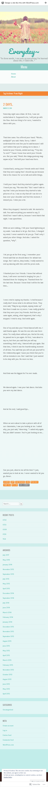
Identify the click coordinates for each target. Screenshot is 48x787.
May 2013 (6, 651)
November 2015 (8, 569)
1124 (4, 539)
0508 (5, 529)
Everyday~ (24, 51)
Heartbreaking (20, 482)
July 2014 (6, 603)
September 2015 (8, 574)
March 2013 (7, 660)
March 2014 (7, 612)
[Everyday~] (24, 27)
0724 (4, 520)
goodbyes (6, 482)
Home (13, 74)
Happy (12, 482)
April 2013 (6, 655)
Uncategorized (8, 710)
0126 (4, 534)
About (13, 77)
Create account (8, 726)
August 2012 (7, 679)
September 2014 (8, 598)
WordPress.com (8, 745)
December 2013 (8, 627)
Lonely (28, 482)
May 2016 (6, 560)
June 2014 (6, 608)
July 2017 (6, 555)
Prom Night (34, 482)
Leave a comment (24, 485)
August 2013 (7, 641)
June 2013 (6, 646)
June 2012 (6, 684)
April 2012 (6, 694)
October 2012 (7, 674)
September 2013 (8, 636)
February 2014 (8, 617)
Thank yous (7, 485)
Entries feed (7, 735)
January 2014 (7, 622)
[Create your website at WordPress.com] (24, 2)
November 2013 (8, 631)
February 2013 (8, 665)
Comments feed (8, 740)
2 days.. (8, 104)
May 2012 (6, 689)
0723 (4, 525)
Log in (5, 730)
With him (14, 485)
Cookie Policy (8, 777)
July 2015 (6, 579)
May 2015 (6, 584)
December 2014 (8, 593)
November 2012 (8, 670)
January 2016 (7, 565)
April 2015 (6, 588)
